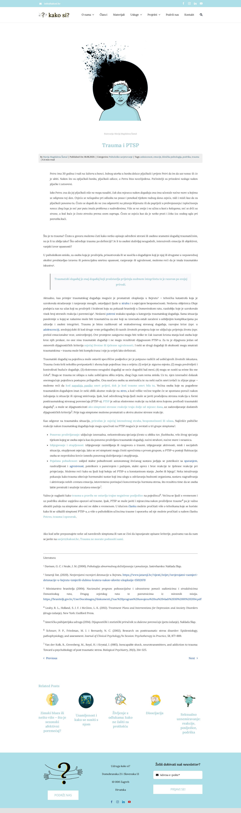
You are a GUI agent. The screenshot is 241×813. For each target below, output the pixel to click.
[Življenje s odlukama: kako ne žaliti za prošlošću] (120, 699)
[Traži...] (201, 15)
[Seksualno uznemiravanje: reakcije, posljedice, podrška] (188, 700)
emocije (157, 156)
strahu (126, 303)
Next (192, 658)
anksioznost (146, 156)
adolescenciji (51, 329)
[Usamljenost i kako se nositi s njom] (86, 700)
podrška (187, 156)
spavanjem (190, 460)
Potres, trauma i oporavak (59, 516)
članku (132, 506)
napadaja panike (82, 385)
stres (123, 390)
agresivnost (77, 466)
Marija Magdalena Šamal (55, 156)
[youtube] (201, 3)
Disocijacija (154, 713)
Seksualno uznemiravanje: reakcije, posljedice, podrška (189, 723)
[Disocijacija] (154, 699)
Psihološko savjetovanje (121, 156)
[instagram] (189, 3)
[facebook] (183, 3)
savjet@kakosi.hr (68, 539)
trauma (195, 156)
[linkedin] (195, 3)
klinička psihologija (172, 156)
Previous (51, 658)
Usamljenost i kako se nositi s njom (86, 719)
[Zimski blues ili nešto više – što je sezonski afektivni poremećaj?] (52, 699)
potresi (110, 313)
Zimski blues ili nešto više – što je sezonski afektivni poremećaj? (52, 722)
